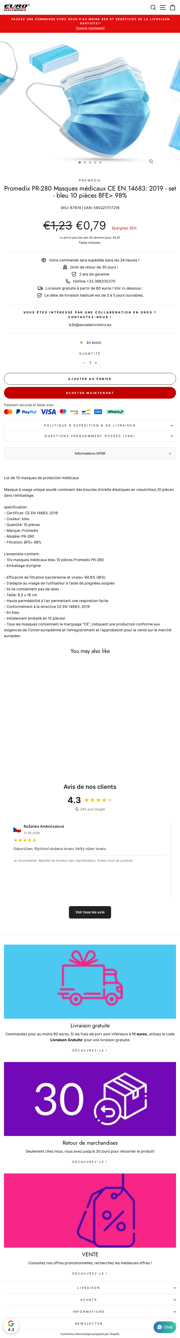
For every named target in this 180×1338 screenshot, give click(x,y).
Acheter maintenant (90, 393)
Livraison (88, 1288)
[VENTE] (90, 1210)
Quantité (90, 353)
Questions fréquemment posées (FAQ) (90, 436)
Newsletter (89, 1323)
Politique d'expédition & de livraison (90, 425)
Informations (89, 1311)
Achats (88, 1299)
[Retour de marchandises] (90, 1099)
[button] (165, 1327)
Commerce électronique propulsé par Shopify (90, 1334)
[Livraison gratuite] (90, 982)
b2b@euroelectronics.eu (90, 325)
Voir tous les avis (90, 912)
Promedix (90, 180)
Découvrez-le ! (90, 1050)
